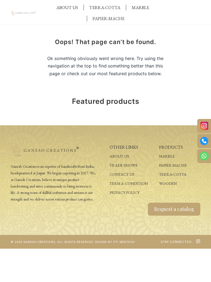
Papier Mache (173, 165)
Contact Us (122, 174)
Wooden (168, 183)
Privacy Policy (125, 192)
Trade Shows (123, 165)
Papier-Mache (108, 18)
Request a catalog (174, 209)
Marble (140, 7)
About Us (67, 7)
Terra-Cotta (104, 7)
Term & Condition (129, 183)
